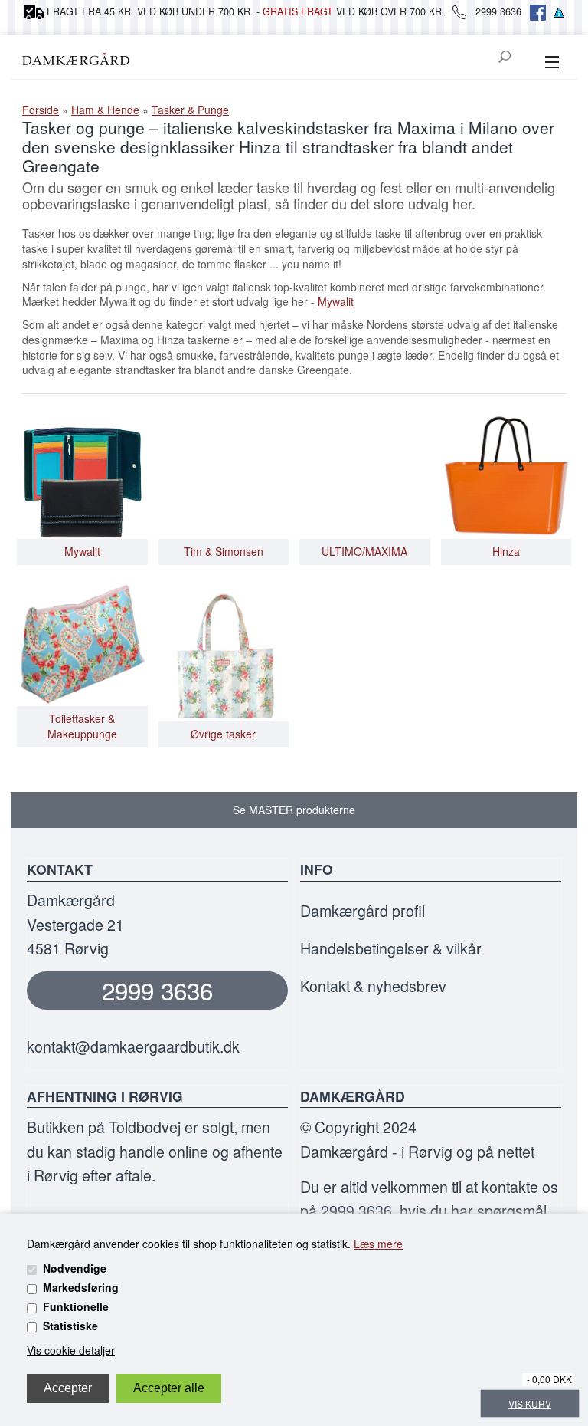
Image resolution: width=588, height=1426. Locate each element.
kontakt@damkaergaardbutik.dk (133, 1046)
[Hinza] (506, 472)
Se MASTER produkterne (294, 809)
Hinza (506, 551)
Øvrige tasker (223, 734)
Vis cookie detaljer (71, 1350)
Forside (40, 109)
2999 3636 (157, 990)
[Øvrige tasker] (223, 654)
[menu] (551, 62)
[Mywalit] (82, 472)
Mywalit (336, 301)
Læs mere (378, 1243)
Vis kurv (529, 1403)
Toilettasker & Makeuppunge (82, 726)
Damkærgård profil (362, 910)
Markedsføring (81, 1287)
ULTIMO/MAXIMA (364, 551)
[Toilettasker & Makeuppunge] (82, 639)
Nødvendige (74, 1268)
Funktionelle (76, 1306)
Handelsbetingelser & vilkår (391, 948)
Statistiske (70, 1325)
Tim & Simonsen (223, 551)
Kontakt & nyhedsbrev (373, 985)
